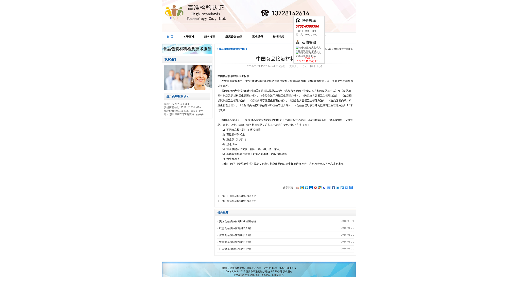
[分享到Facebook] (333, 187)
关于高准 (188, 36)
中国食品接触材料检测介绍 (235, 242)
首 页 (170, 36)
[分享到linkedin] (342, 187)
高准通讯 (257, 36)
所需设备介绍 (233, 36)
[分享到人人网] (311, 187)
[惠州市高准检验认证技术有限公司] (195, 22)
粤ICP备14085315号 (272, 275)
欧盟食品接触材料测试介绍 (235, 228)
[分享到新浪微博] (297, 187)
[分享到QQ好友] (319, 187)
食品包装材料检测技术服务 (338, 49)
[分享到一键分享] (328, 187)
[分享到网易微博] (315, 187)
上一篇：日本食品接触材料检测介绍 (237, 196)
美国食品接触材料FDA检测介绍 (237, 221)
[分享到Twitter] (337, 187)
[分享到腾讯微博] (306, 187)
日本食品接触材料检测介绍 (235, 248)
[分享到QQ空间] (302, 187)
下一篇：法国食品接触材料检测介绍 (237, 201)
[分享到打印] (346, 187)
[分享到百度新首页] (324, 187)
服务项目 (209, 36)
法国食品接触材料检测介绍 (235, 235)
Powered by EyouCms (246, 275)
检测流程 (278, 36)
